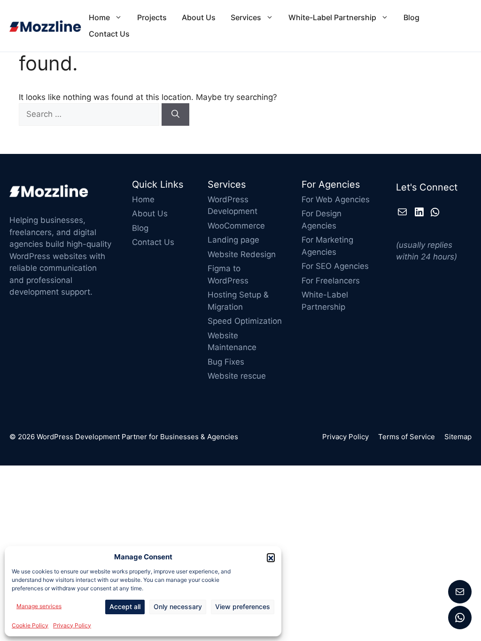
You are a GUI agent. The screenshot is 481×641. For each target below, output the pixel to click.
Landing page (233, 239)
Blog (411, 17)
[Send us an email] (460, 591)
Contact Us (109, 33)
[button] (270, 557)
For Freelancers (331, 280)
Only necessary (178, 606)
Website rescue (237, 376)
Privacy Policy (72, 625)
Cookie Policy (30, 625)
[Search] (175, 114)
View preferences (242, 606)
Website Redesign (242, 254)
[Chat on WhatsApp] (460, 617)
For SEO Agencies (335, 266)
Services (246, 17)
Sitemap (458, 436)
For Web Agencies (336, 199)
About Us (199, 17)
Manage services (39, 606)
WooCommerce (236, 225)
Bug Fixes (226, 361)
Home (99, 17)
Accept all (124, 606)
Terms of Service (406, 436)
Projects (152, 17)
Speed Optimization (245, 321)
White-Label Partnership (332, 17)
